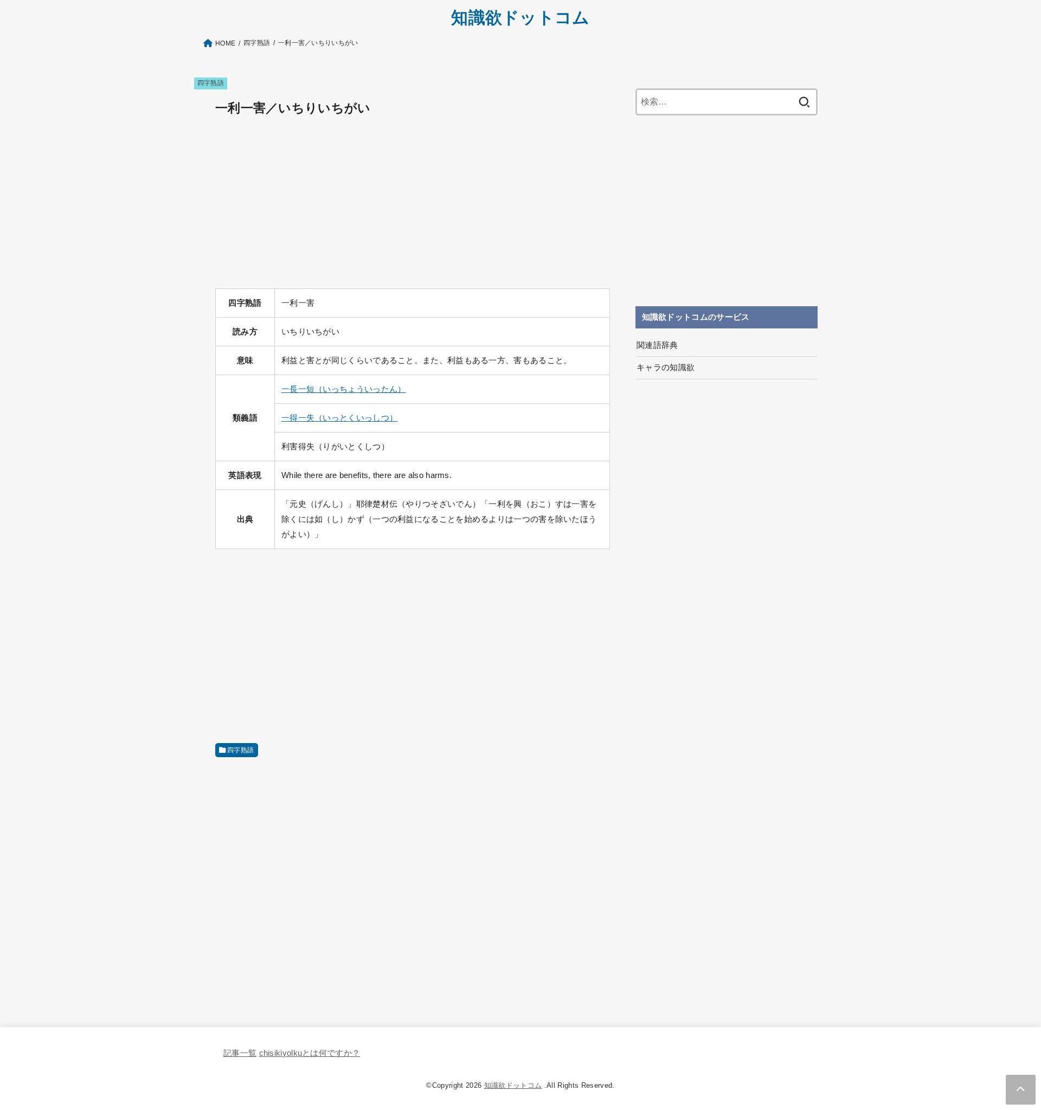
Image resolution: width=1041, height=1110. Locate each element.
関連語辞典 (657, 345)
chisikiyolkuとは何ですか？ (310, 1053)
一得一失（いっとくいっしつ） (339, 418)
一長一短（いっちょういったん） (343, 389)
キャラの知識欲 (666, 367)
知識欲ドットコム (520, 17)
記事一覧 (239, 1053)
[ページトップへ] (1021, 1090)
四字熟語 (210, 83)
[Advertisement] (412, 204)
